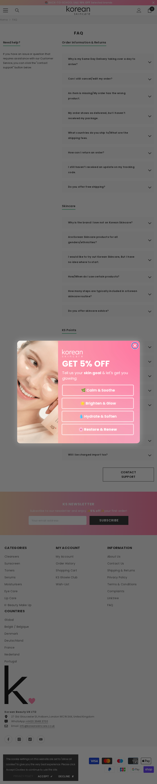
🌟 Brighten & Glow (98, 403)
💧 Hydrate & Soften (98, 416)
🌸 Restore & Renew (98, 429)
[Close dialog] (135, 345)
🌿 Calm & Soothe (98, 390)
